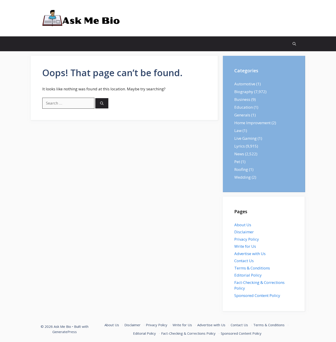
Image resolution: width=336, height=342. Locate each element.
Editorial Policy (248, 275)
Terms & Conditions (252, 268)
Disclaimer (244, 231)
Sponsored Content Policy (257, 295)
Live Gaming (245, 138)
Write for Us (245, 246)
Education (243, 107)
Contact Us (244, 260)
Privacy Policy (246, 239)
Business (242, 99)
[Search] (101, 103)
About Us (242, 224)
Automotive (244, 83)
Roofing (241, 169)
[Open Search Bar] (294, 43)
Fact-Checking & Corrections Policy (188, 333)
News (239, 153)
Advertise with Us (250, 253)
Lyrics (239, 146)
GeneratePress (64, 331)
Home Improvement (252, 122)
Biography (243, 91)
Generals (242, 115)
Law (238, 130)
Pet (237, 161)
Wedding (242, 177)
